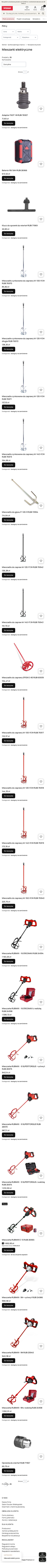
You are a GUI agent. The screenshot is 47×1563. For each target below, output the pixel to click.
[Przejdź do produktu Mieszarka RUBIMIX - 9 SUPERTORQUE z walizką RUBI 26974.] (23, 1162)
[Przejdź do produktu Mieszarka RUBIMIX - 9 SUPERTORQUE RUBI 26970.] (23, 1104)
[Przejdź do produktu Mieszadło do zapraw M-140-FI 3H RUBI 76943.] (23, 602)
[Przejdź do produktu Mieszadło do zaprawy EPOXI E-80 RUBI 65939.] (23, 657)
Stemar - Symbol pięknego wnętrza (13, 45)
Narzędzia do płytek (34, 45)
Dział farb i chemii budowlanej (13, 1507)
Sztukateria (36, 19)
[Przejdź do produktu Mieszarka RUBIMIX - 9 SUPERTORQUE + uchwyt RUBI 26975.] (23, 1046)
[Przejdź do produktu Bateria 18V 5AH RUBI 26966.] (23, 150)
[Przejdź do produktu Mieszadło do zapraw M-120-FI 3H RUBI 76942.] (23, 547)
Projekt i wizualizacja (23, 19)
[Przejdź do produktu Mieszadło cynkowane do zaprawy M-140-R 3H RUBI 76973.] (23, 434)
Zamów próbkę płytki (10, 1531)
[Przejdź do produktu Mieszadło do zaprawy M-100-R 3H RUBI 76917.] (23, 712)
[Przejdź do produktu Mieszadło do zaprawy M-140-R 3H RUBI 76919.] (23, 823)
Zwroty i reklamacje (9, 1520)
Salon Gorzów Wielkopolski (12, 1504)
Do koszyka (8, 123)
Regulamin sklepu (8, 1546)
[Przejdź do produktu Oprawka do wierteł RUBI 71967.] (23, 1443)
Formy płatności (8, 1517)
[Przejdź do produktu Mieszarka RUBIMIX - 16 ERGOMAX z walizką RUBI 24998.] (23, 988)
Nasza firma (6, 1502)
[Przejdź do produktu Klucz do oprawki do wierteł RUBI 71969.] (23, 205)
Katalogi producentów (10, 1533)
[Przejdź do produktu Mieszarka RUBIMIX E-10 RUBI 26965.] (23, 1220)
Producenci (6, 1528)
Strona (20, 72)
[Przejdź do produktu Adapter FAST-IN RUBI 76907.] (23, 95)
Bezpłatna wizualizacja (11, 1535)
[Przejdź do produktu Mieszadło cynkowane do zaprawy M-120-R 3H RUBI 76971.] (23, 376)
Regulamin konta (8, 1544)
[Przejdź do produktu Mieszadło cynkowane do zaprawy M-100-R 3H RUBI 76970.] (23, 260)
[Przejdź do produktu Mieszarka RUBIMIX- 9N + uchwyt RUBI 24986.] (23, 1277)
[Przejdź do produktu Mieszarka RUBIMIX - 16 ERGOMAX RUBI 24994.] (23, 933)
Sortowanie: (6, 60)
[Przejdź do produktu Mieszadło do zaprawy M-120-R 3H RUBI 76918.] (23, 768)
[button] (43, 13)
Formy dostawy (8, 1515)
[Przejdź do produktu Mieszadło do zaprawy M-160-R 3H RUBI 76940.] (23, 878)
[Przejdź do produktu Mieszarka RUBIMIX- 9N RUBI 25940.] (23, 1332)
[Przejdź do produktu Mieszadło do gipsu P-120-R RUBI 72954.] (23, 492)
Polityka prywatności (10, 1549)
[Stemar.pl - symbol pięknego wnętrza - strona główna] (7, 8)
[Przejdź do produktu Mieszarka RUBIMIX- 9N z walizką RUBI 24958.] (23, 1387)
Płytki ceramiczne (8, 19)
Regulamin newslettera (11, 1551)
